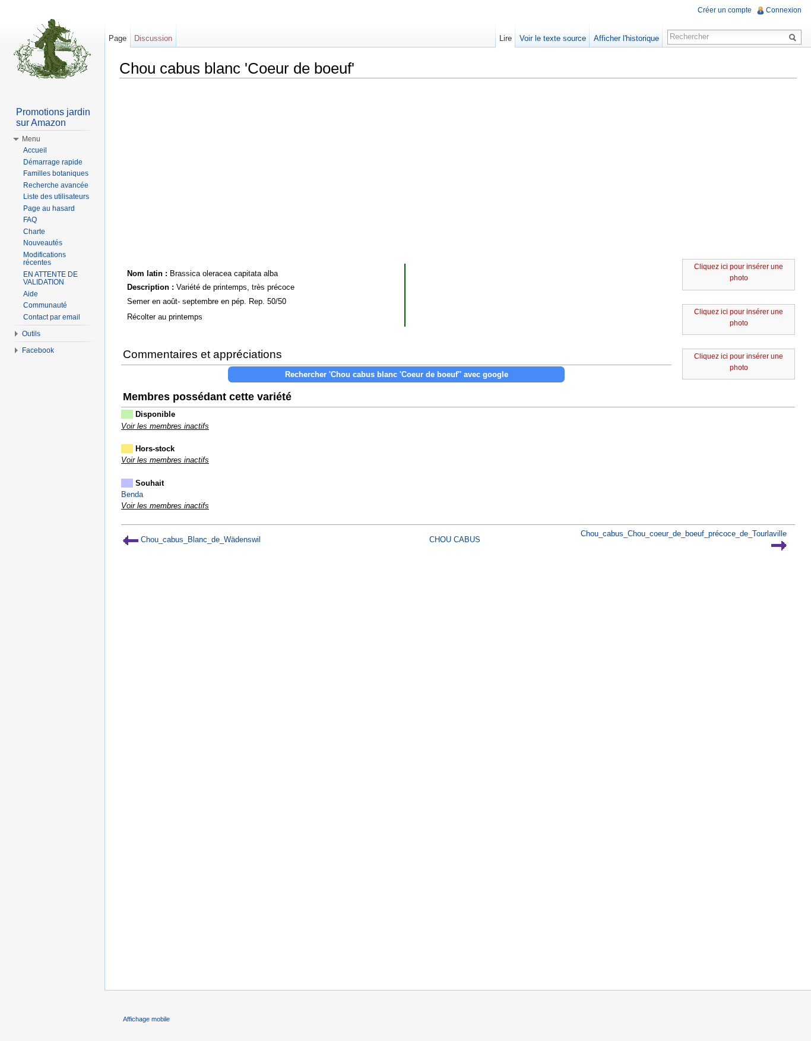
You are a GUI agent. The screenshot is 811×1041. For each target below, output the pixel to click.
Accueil (35, 150)
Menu (31, 139)
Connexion (784, 10)
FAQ (30, 220)
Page (117, 38)
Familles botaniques (55, 173)
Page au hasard (49, 208)
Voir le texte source (552, 38)
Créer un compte (725, 10)
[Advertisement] (458, 170)
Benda (132, 494)
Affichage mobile (146, 1019)
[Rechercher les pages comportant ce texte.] (794, 36)
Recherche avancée (55, 185)
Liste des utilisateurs (56, 196)
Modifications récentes (44, 259)
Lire (505, 38)
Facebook (38, 350)
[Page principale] (52, 47)
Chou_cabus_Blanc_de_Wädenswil (199, 539)
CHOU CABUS (454, 539)
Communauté (45, 305)
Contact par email (51, 317)
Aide (30, 294)
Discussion (153, 38)
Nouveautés (42, 243)
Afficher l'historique (626, 38)
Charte (34, 231)
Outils (31, 334)
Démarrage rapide (53, 162)
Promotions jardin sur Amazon (53, 117)
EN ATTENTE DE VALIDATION (50, 278)
